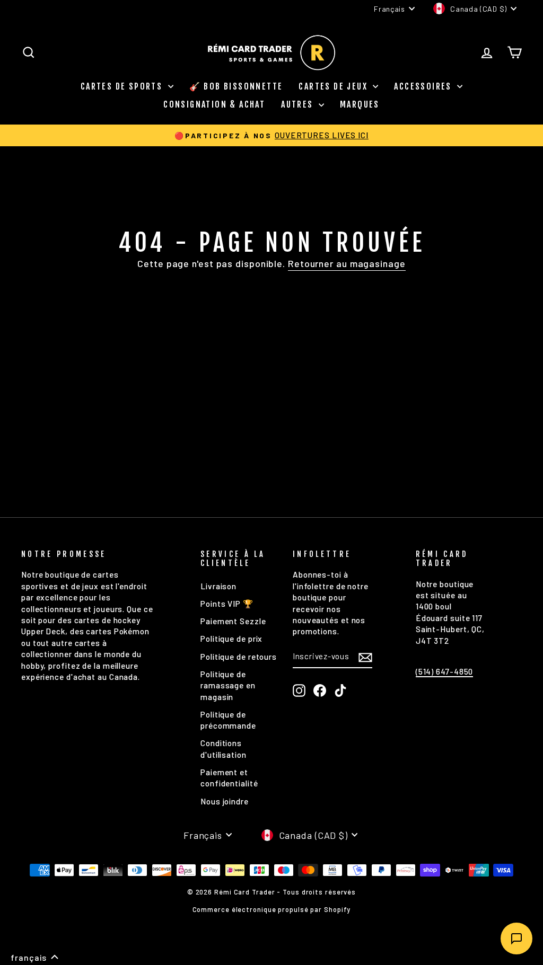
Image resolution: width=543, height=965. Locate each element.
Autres (298, 104)
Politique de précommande (228, 720)
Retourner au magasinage (347, 263)
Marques (360, 104)
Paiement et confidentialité (229, 777)
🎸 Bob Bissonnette (236, 86)
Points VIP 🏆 (226, 603)
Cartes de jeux (334, 86)
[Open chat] (516, 938)
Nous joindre (224, 801)
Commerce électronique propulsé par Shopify (271, 909)
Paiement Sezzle (233, 621)
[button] (34, 957)
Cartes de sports (123, 86)
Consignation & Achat (214, 104)
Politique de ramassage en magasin (228, 685)
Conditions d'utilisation (223, 748)
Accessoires (424, 86)
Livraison (218, 586)
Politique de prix (231, 638)
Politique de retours (238, 656)
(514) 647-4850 (445, 671)
